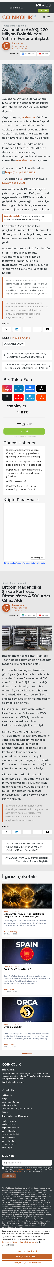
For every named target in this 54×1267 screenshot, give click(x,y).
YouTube (18, 398)
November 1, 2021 (13, 182)
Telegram (30, 398)
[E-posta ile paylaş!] (47, 329)
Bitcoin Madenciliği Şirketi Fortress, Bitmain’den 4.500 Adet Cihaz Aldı (26, 355)
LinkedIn (18, 390)
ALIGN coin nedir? (16, 481)
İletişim (5, 1117)
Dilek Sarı (19, 605)
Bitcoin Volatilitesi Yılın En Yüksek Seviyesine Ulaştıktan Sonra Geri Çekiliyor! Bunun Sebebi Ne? (24, 846)
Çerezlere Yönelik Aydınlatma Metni (17, 1114)
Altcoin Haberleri (9, 1143)
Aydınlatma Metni (23, 1175)
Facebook (30, 390)
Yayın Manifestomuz (10, 1107)
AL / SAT (43, 10)
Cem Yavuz (19, 43)
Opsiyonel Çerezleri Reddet (27, 1263)
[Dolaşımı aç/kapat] (48, 17)
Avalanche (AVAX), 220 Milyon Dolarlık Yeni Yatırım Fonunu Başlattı (27, 860)
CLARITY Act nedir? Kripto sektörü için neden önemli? (21, 488)
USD (29, 423)
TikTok (41, 390)
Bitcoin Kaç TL (8, 1146)
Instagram (7, 390)
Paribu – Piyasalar (9, 1126)
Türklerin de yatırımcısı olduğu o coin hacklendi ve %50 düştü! (24, 218)
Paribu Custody (8, 1129)
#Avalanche (24, 160)
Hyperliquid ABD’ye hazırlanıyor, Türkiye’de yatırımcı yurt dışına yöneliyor (24, 473)
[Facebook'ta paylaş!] (27, 329)
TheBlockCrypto (20, 338)
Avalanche (28, 117)
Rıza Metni (18, 1176)
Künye (4, 1104)
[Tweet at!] (6, 329)
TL (23, 423)
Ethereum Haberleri (10, 1139)
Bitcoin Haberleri (9, 1136)
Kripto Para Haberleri (14, 25)
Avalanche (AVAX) (14, 344)
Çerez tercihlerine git (27, 1251)
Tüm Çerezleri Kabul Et (27, 1256)
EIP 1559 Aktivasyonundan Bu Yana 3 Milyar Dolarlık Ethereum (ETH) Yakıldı (26, 366)
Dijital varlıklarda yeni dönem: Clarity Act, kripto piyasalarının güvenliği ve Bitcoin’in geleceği (23, 453)
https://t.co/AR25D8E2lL (20, 172)
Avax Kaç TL (7, 1153)
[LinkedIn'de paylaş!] (16, 329)
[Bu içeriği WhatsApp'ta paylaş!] (37, 329)
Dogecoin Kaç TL (9, 1149)
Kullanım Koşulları (9, 1110)
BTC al (24, 431)
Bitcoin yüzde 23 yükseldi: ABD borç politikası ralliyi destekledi (23, 463)
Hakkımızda (7, 1100)
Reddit (41, 398)
